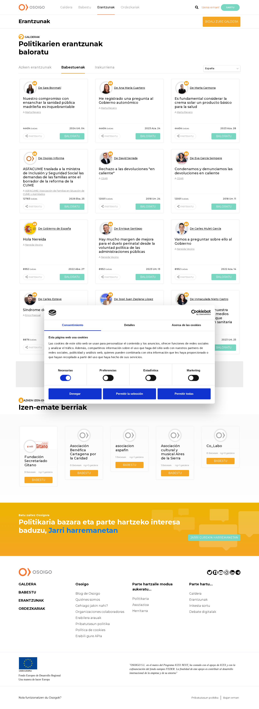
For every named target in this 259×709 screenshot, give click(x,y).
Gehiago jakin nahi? (91, 606)
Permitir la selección (129, 393)
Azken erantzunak (35, 67)
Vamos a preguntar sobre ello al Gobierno (203, 241)
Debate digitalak (202, 612)
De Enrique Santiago (128, 228)
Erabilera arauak (88, 618)
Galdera (66, 7)
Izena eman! (210, 7)
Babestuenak (73, 67)
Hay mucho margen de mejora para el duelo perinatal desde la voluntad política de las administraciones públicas (127, 245)
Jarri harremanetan (83, 530)
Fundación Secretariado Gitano (35, 461)
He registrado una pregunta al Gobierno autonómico (126, 101)
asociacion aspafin (124, 448)
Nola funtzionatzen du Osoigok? (40, 697)
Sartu (230, 7)
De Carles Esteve (50, 299)
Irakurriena (105, 67)
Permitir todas (184, 393)
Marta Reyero (33, 112)
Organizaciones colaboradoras (99, 612)
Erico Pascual (33, 315)
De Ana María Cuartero (129, 88)
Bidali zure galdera (221, 21)
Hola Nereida (34, 239)
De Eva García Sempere (206, 158)
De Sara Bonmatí (49, 88)
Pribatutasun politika (92, 624)
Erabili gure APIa (88, 636)
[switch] (108, 378)
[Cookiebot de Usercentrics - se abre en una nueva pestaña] (194, 312)
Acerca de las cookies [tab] (186, 325)
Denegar (75, 393)
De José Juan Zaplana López (133, 299)
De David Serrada (125, 158)
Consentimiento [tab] (72, 325)
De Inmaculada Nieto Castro (209, 299)
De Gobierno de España (54, 228)
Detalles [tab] (129, 325)
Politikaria (140, 599)
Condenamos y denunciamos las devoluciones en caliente (203, 171)
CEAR (104, 178)
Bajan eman (231, 697)
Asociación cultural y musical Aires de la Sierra (172, 452)
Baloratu (72, 136)
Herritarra (140, 611)
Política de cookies (90, 630)
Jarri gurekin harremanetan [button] (214, 537)
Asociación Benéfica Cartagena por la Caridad (83, 452)
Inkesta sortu (199, 606)
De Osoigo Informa (51, 158)
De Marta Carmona (203, 88)
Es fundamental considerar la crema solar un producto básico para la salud (203, 103)
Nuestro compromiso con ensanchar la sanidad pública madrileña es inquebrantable (49, 103)
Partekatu (35, 136)
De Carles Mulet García (205, 228)
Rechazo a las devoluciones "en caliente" (127, 171)
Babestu (84, 7)
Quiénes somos (87, 599)
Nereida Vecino (34, 244)
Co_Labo (214, 446)
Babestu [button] (38, 480)
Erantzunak (106, 7)
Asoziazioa (140, 605)
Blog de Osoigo (87, 593)
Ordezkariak (130, 7)
